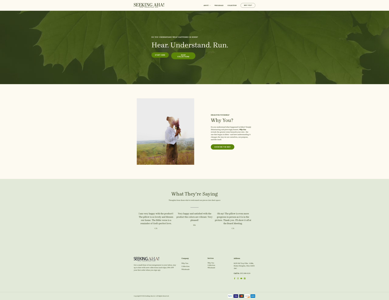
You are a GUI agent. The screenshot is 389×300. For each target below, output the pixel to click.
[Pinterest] (245, 278)
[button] (209, 5)
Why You (184, 263)
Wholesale (218, 5)
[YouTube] (241, 278)
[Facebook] (235, 278)
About (206, 5)
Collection (232, 5)
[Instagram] (238, 278)
